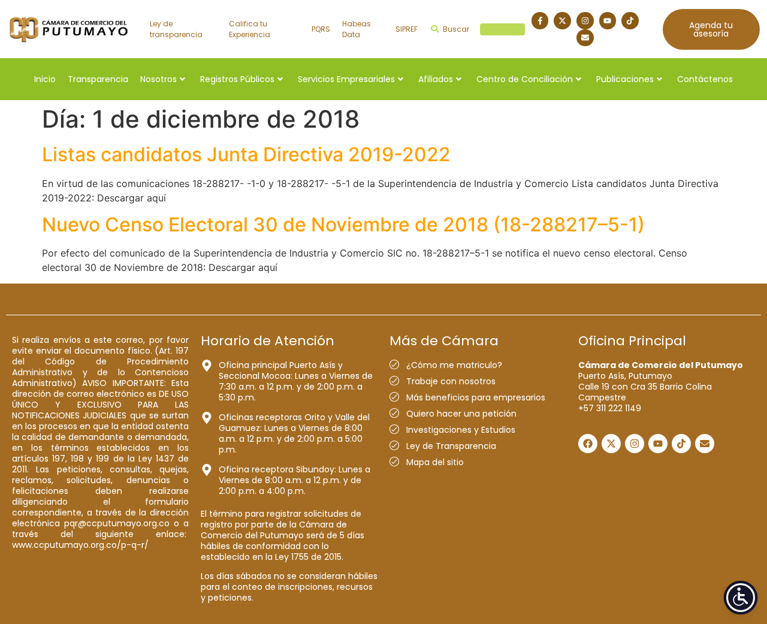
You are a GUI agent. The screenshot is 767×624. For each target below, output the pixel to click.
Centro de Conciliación (524, 79)
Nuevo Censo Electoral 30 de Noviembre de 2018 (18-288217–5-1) (343, 224)
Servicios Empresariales (346, 79)
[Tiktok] (630, 20)
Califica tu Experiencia (249, 29)
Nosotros (158, 79)
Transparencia (98, 79)
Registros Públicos (237, 79)
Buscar (482, 29)
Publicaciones (625, 79)
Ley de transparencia (176, 29)
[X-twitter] (562, 20)
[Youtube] (608, 20)
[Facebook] (587, 443)
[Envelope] (585, 38)
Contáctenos (705, 79)
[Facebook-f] (540, 20)
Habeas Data (356, 29)
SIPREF (406, 29)
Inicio (45, 79)
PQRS (321, 29)
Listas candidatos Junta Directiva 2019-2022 (246, 154)
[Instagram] (585, 20)
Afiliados (435, 79)
